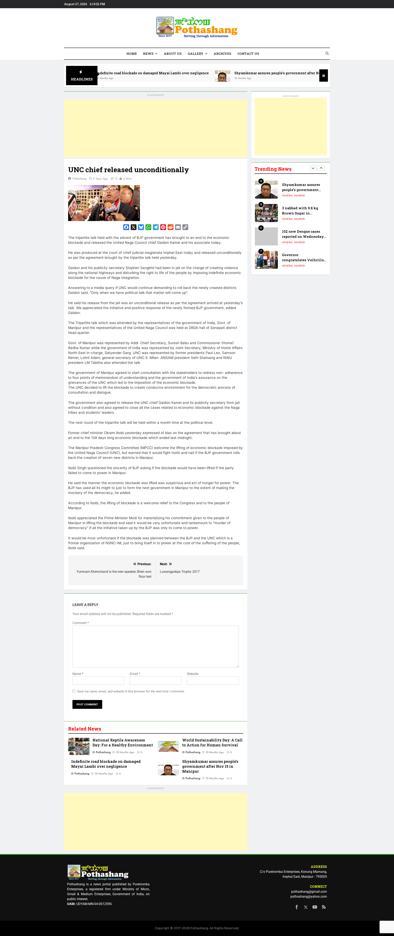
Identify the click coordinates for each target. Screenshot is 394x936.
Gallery (195, 54)
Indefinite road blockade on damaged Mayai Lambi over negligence (122, 73)
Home (131, 54)
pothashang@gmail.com (309, 892)
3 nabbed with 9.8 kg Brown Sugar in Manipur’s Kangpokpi (301, 213)
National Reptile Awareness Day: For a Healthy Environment (123, 742)
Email (135, 674)
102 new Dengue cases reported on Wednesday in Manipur (303, 236)
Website (192, 674)
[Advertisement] (155, 128)
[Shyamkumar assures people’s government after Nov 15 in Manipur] (192, 78)
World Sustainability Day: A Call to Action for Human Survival (212, 742)
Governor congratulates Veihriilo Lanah (303, 260)
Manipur (299, 195)
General (287, 195)
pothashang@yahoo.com (308, 896)
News (148, 54)
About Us (173, 54)
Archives (222, 54)
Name (77, 674)
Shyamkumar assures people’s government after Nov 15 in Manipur (260, 73)
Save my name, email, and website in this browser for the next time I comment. (131, 691)
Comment (80, 623)
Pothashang (79, 178)
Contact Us (248, 54)
